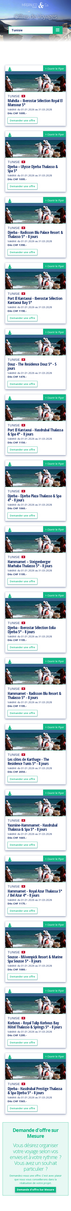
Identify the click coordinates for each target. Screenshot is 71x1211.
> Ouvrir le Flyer (54, 68)
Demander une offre (22, 120)
